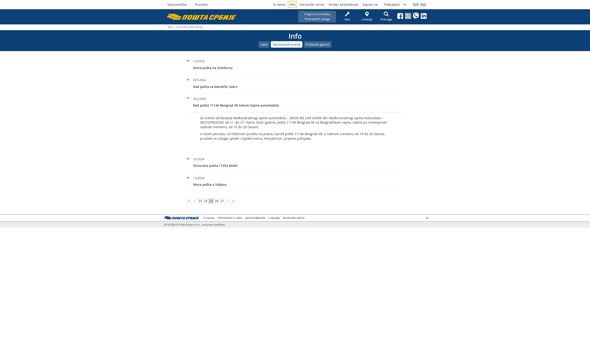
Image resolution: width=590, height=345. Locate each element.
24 (205, 201)
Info (292, 4)
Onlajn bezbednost (343, 4)
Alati (347, 19)
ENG (423, 4)
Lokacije (366, 19)
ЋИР (416, 4)
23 (200, 201)
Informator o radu (229, 218)
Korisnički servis (312, 4)
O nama (279, 4)
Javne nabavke (255, 218)
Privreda (201, 4)
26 (216, 201)
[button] (295, 64)
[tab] (295, 65)
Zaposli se (370, 4)
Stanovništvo (177, 4)
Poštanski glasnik (317, 44)
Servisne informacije (286, 44)
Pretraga (386, 19)
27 (222, 201)
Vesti (264, 44)
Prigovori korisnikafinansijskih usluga (317, 16)
